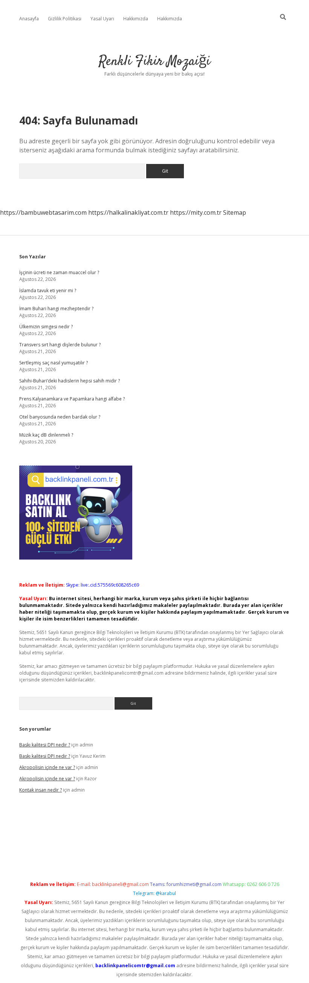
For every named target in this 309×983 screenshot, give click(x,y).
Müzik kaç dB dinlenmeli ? (46, 435)
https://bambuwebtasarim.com (43, 212)
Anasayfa (29, 18)
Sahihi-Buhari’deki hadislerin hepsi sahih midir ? (69, 381)
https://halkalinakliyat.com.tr (128, 212)
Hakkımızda (135, 18)
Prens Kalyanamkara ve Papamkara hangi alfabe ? (72, 399)
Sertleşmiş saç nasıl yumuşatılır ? (53, 363)
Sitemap (234, 212)
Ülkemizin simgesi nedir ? (46, 326)
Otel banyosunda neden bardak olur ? (59, 417)
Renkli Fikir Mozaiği (154, 61)
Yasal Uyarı (102, 18)
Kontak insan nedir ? (40, 790)
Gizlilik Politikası (64, 18)
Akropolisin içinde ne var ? (47, 767)
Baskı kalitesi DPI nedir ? (44, 745)
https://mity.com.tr (196, 212)
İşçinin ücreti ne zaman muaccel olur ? (59, 272)
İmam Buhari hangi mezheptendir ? (56, 308)
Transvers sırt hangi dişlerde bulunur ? (60, 344)
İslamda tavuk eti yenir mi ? (47, 290)
